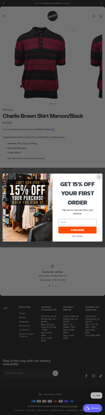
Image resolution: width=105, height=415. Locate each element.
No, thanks (77, 235)
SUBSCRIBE (77, 230)
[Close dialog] (99, 177)
